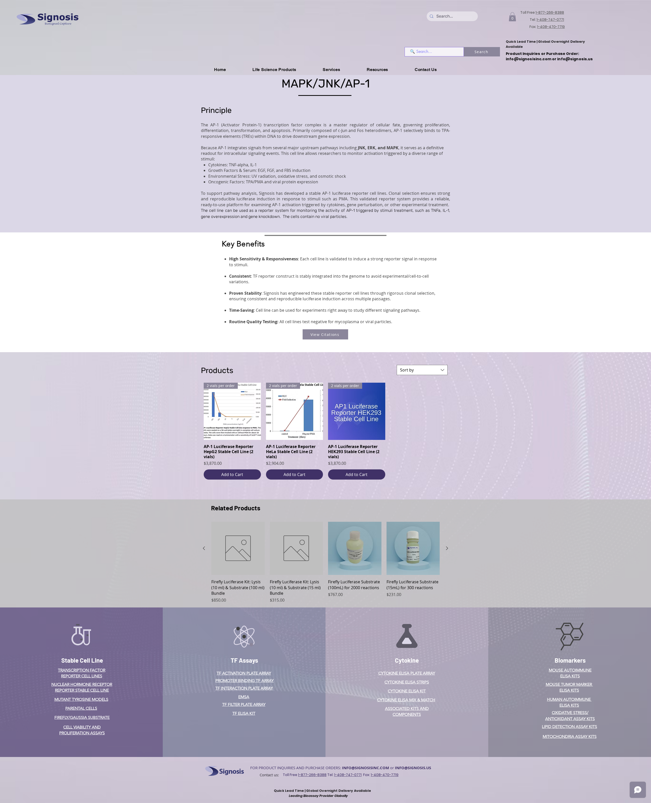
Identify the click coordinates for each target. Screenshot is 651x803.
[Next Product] (447, 548)
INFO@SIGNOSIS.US (413, 767)
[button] (512, 16)
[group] (325, 563)
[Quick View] (238, 548)
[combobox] (422, 370)
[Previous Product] (204, 548)
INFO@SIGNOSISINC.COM (365, 767)
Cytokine (407, 660)
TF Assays (244, 660)
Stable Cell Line (82, 660)
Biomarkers (570, 660)
